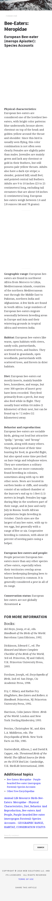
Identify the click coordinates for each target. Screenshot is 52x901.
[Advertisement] (26, 77)
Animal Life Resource (17, 798)
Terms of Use (26, 879)
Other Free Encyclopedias (20, 791)
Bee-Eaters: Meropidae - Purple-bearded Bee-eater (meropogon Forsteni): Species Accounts (24, 783)
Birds (34, 798)
